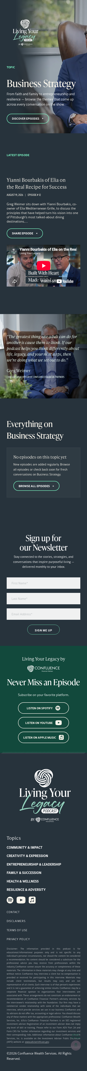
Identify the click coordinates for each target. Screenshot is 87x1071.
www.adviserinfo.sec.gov (37, 1041)
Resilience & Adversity (26, 889)
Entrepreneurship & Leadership (34, 864)
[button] (76, 1045)
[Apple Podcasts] (32, 900)
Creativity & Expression (27, 855)
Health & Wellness (23, 881)
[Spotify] (10, 900)
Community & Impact (24, 847)
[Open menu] (9, 6)
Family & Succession (24, 872)
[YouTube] (21, 900)
